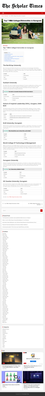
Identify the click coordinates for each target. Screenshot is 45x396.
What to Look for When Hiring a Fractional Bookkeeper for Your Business (15, 220)
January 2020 (4, 319)
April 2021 (4, 303)
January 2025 (4, 244)
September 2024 (5, 248)
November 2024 (5, 245)
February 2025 (5, 243)
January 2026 (4, 236)
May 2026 (4, 233)
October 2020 (4, 311)
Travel (3, 345)
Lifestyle (4, 337)
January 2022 (4, 291)
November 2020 (5, 310)
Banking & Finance (5, 329)
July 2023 (4, 266)
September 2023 (5, 263)
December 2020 (5, 308)
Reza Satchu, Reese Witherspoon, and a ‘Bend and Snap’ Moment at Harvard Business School (19, 222)
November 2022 (5, 277)
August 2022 (4, 281)
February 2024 (5, 256)
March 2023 (4, 271)
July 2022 (4, 282)
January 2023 (4, 274)
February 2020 (5, 318)
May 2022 (4, 285)
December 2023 (5, 259)
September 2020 (5, 312)
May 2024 (4, 252)
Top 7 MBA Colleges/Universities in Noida (14, 196)
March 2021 (4, 304)
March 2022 (4, 288)
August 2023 (4, 265)
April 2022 (4, 286)
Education (5, 45)
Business (4, 330)
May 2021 (4, 301)
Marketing (4, 338)
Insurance (4, 335)
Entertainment (5, 333)
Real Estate (4, 341)
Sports (3, 342)
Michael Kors (5, 49)
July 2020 (4, 315)
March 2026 (4, 235)
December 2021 (5, 292)
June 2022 (4, 284)
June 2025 (4, 241)
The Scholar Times (25, 394)
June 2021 (4, 300)
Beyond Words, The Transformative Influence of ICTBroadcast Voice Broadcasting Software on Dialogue (32, 386)
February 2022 (5, 289)
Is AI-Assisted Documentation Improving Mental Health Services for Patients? (16, 217)
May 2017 (4, 321)
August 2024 (4, 250)
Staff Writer (4, 368)
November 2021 (5, 293)
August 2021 (4, 297)
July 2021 (4, 299)
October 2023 (4, 262)
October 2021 (4, 295)
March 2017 (4, 322)
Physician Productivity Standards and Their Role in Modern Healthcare (14, 224)
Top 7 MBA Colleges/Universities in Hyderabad (34, 204)
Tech (3, 344)
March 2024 (4, 255)
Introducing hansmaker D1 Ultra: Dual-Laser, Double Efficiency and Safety (15, 227)
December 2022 (5, 276)
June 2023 (4, 267)
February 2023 (5, 273)
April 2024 (4, 254)
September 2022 (5, 280)
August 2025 (4, 239)
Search (41, 210)
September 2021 (5, 296)
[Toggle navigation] (3, 13)
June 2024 (4, 251)
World (3, 346)
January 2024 (4, 258)
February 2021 (5, 306)
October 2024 (4, 247)
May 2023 (4, 269)
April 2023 (4, 270)
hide (9, 52)
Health (3, 334)
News (3, 340)
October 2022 (4, 278)
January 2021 (4, 307)
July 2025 (4, 240)
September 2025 (5, 237)
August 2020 (4, 314)
